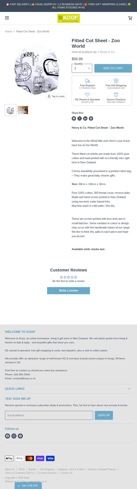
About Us (10, 469)
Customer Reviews (47, 473)
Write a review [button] (68, 290)
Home (8, 31)
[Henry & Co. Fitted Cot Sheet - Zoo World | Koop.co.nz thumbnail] (10, 110)
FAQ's (22, 469)
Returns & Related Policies (102, 469)
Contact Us (67, 473)
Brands (32, 469)
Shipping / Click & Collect (71, 469)
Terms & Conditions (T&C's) (19, 473)
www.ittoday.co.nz (37, 481)
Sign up (104, 415)
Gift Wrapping (47, 469)
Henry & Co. (107, 51)
